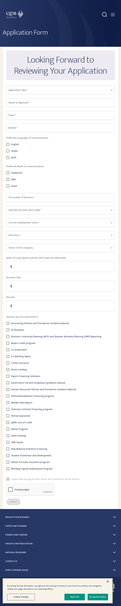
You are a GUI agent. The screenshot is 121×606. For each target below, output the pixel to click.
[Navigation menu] (113, 14)
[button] (60, 90)
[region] (58, 590)
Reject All (74, 597)
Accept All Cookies (97, 597)
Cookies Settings (21, 597)
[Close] (107, 581)
